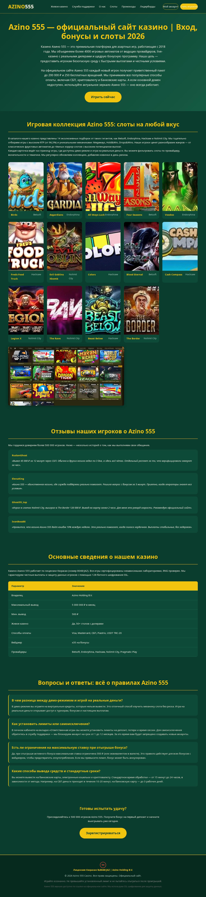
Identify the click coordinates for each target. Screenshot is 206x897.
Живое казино (59, 6)
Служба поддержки (83, 6)
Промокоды (129, 6)
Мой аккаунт (170, 6)
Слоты (113, 6)
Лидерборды (147, 6)
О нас (102, 6)
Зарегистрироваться (103, 833)
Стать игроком (189, 6)
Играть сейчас (103, 97)
